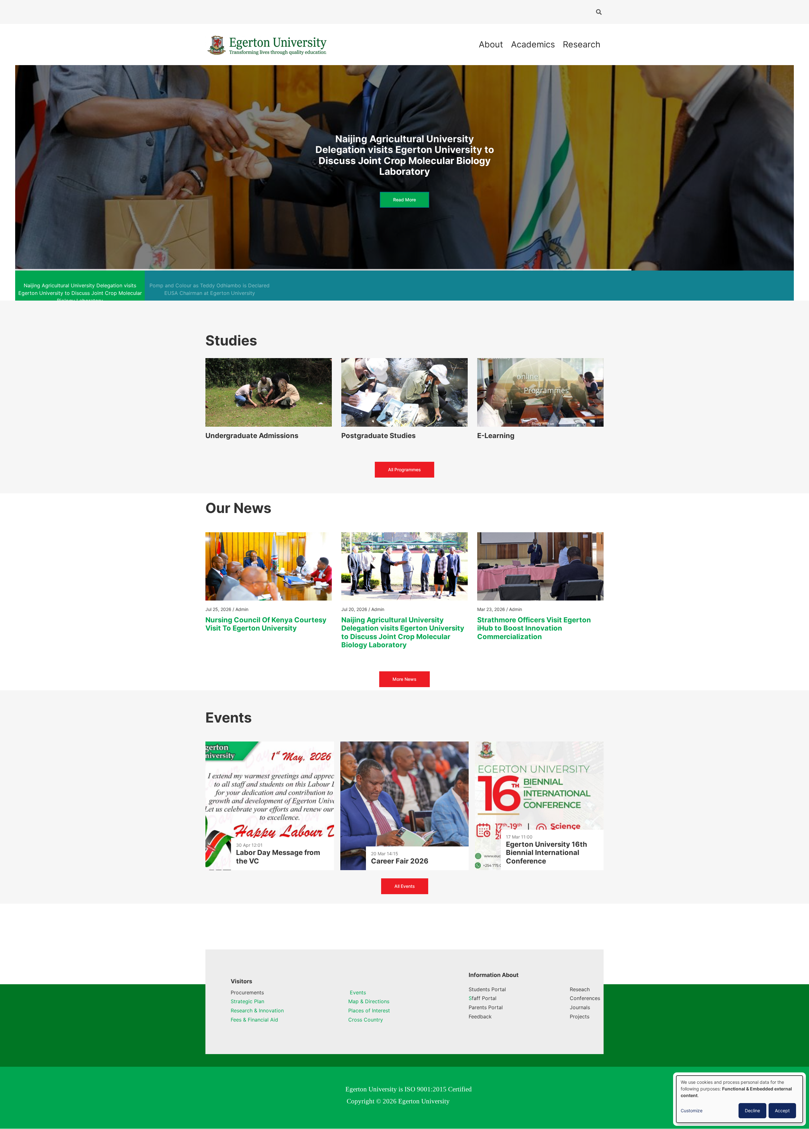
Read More (404, 194)
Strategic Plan (247, 1001)
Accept (782, 1110)
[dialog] (739, 1099)
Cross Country (365, 1019)
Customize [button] (692, 1110)
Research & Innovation (257, 1010)
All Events (404, 886)
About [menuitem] (491, 44)
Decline (752, 1110)
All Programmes (404, 469)
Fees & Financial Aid (254, 1019)
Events (357, 992)
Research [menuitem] (581, 44)
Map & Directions (368, 1001)
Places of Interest (369, 1010)
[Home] (267, 44)
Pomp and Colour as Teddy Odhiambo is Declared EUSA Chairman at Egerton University (404, 155)
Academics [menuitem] (533, 44)
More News (404, 679)
